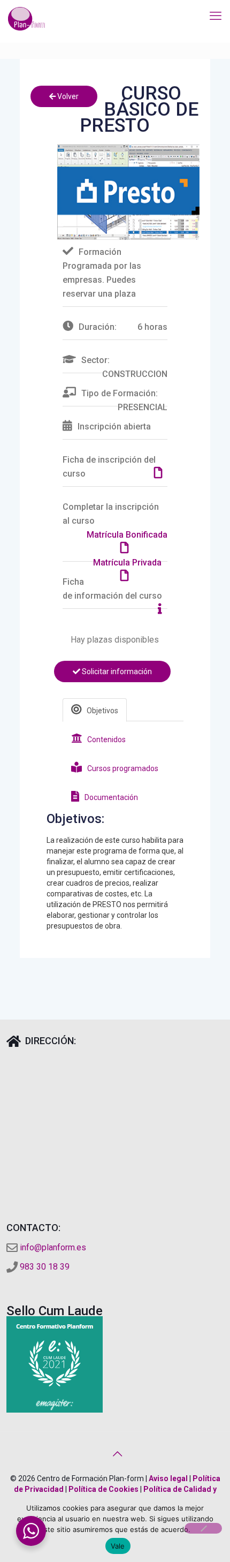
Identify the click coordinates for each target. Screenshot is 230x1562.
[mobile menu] (215, 16)
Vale (118, 1546)
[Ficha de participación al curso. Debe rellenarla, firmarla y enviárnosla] (160, 474)
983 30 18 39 (45, 1267)
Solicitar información (116, 671)
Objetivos (102, 710)
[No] (203, 1528)
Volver (67, 96)
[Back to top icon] (115, 1454)
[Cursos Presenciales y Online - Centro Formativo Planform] (26, 18)
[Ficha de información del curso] (162, 610)
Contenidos (106, 739)
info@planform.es (53, 1247)
